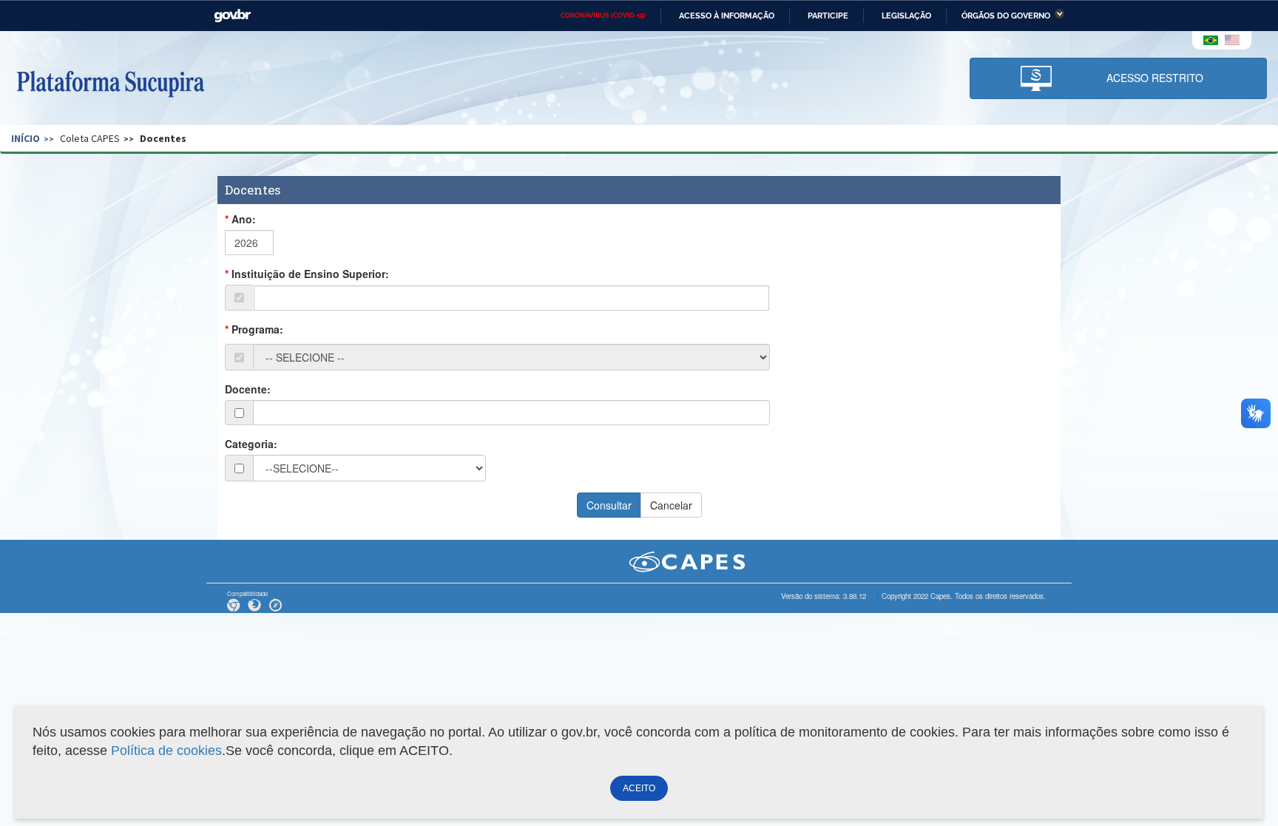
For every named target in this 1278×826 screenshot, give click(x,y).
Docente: (248, 389)
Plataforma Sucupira (110, 82)
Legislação (906, 15)
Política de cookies (166, 750)
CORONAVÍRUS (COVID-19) (603, 15)
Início (25, 138)
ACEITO (639, 788)
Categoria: (251, 443)
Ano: (243, 218)
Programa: (257, 329)
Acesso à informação (726, 15)
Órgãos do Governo (1005, 15)
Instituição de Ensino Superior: (310, 273)
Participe (828, 15)
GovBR (232, 16)
